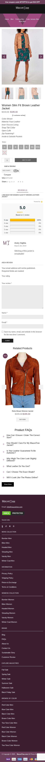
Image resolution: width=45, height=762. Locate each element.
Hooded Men (6, 547)
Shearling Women (8, 613)
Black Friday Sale (8, 692)
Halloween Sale (7, 688)
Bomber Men (7, 538)
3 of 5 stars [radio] (11, 279)
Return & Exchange (9, 582)
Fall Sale (5, 670)
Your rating (6, 276)
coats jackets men (32, 19)
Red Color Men (7, 705)
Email (4, 322)
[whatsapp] (21, 182)
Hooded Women (8, 609)
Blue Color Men (7, 709)
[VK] (12, 182)
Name (5, 313)
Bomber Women (8, 600)
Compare (7, 175)
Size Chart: (6, 170)
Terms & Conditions (9, 587)
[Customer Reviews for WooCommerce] (41, 202)
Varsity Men (6, 556)
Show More (8, 484)
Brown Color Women (9, 741)
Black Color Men (8, 714)
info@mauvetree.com (14, 507)
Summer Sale (7, 683)
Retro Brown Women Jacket (22, 411)
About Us (5, 644)
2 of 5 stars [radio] (6, 279)
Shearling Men (7, 552)
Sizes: (4, 142)
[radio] (4, 147)
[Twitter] (8, 182)
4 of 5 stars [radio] (17, 279)
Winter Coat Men (8, 561)
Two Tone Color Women (11, 745)
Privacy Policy (7, 573)
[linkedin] (18, 182)
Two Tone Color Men (9, 723)
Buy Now (23, 419)
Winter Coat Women (9, 622)
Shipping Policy (7, 578)
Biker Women (7, 604)
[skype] (22, 182)
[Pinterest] (14, 182)
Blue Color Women (9, 732)
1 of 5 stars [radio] (2, 279)
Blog (3, 635)
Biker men (22, 21)
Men (12, 19)
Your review (7, 283)
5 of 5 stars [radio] (25, 279)
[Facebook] (10, 182)
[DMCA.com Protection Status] (13, 513)
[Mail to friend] (16, 182)
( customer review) (18, 115)
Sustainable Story (8, 653)
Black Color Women (9, 736)
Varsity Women (7, 618)
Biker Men (5, 543)
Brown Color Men (8, 718)
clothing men (19, 19)
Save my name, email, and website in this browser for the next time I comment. (23, 333)
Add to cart (26, 160)
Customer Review (8, 657)
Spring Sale (6, 674)
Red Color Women (9, 727)
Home (7, 19)
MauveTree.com (22, 754)
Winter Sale (6, 679)
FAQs (4, 639)
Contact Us (6, 648)
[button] (4, 387)
